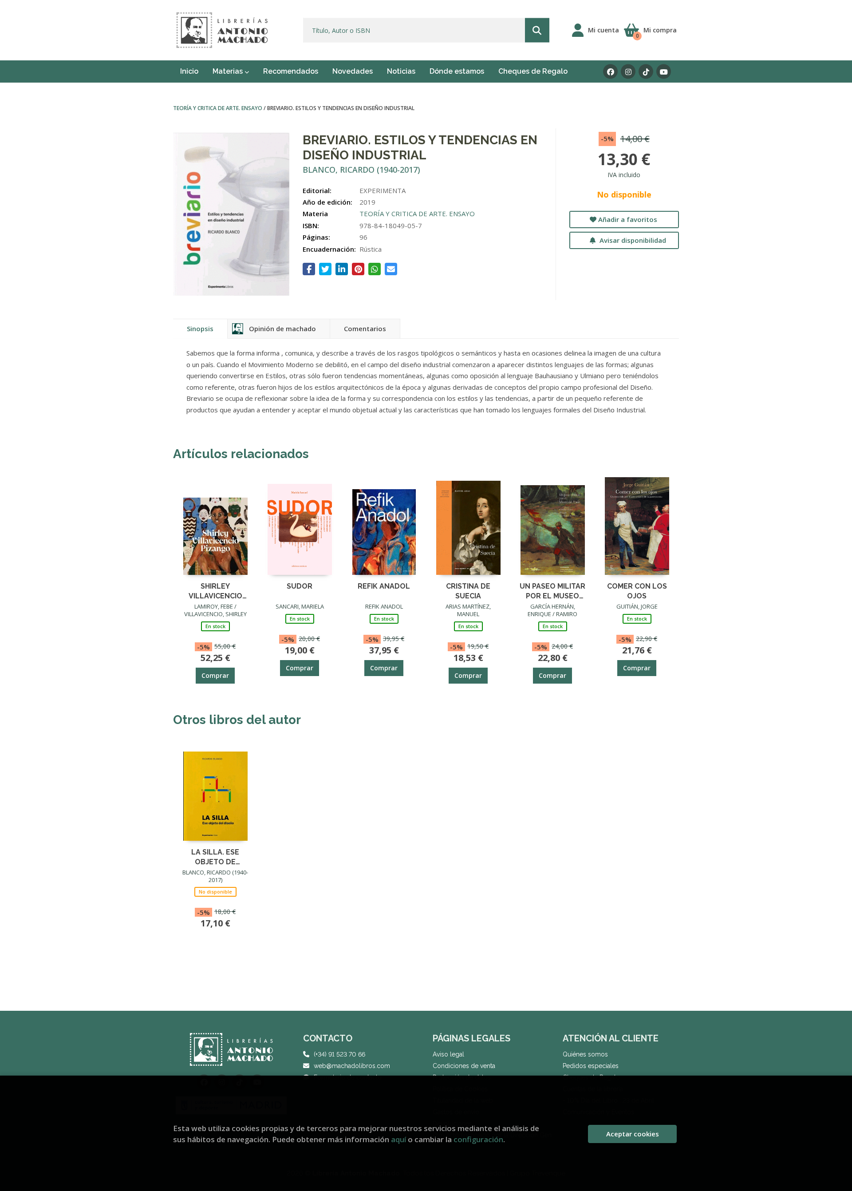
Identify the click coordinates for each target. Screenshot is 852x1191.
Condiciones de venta (464, 1065)
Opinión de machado (282, 328)
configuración (478, 1139)
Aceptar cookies (632, 1133)
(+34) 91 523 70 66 (339, 1054)
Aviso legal (448, 1054)
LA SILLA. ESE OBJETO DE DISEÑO (215, 856)
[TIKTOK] (646, 71)
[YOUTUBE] (663, 71)
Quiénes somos (585, 1054)
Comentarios (365, 328)
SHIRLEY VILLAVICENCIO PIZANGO (215, 590)
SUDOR (299, 586)
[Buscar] (537, 30)
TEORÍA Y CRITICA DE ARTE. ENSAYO (218, 108)
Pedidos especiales (591, 1065)
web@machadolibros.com (352, 1065)
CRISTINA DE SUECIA (468, 590)
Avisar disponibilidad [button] (632, 240)
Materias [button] (229, 71)
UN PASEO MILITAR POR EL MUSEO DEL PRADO (552, 590)
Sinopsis (200, 328)
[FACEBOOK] (610, 71)
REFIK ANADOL (384, 586)
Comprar (215, 675)
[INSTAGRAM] (628, 71)
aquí (398, 1139)
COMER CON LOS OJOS (637, 590)
